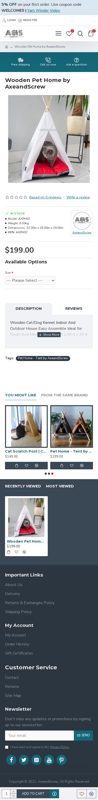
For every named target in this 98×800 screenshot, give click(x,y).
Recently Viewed (23, 486)
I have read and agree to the (39, 747)
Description (29, 308)
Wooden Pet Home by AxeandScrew (26, 541)
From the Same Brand (64, 395)
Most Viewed (60, 486)
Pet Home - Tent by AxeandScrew (43, 358)
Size (8, 273)
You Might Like (20, 395)
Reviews (73, 308)
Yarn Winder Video (43, 10)
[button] (46, 474)
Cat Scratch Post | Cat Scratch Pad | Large (26, 451)
